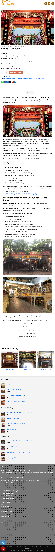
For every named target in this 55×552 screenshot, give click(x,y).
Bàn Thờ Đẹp (5, 506)
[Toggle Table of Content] (12, 163)
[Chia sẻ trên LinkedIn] (15, 82)
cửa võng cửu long (11, 78)
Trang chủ (3, 46)
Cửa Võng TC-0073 (27, 369)
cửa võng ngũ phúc (37, 78)
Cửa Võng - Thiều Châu (12, 46)
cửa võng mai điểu (28, 78)
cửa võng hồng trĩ (20, 78)
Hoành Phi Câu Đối (7, 509)
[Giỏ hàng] (45, 3)
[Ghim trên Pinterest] (13, 82)
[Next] (54, 362)
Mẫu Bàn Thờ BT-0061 (9, 369)
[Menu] (52, 3)
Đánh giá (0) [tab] (30, 92)
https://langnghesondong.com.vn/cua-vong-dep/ (22, 194)
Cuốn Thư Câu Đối (7, 511)
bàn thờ (5, 78)
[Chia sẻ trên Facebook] (5, 82)
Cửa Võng (21, 46)
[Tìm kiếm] (49, 3)
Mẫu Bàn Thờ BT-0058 (45, 369)
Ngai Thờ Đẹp (5, 516)
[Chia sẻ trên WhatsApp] (2, 82)
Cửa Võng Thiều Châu (8, 514)
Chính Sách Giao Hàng (8, 493)
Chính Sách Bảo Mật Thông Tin (10, 491)
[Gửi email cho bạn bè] (10, 82)
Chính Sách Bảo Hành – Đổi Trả (10, 496)
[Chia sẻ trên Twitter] (7, 82)
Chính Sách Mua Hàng (8, 498)
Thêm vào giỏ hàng (15, 72)
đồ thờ (43, 78)
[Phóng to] (3, 43)
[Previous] (1, 362)
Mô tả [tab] (23, 92)
